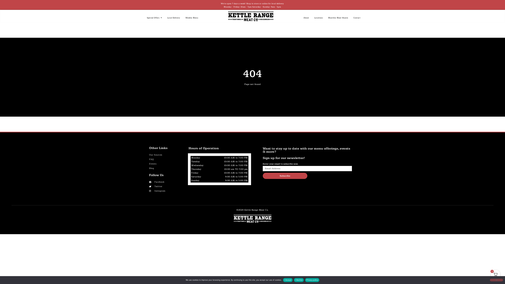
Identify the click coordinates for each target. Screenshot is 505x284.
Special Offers (153, 17)
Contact (357, 17)
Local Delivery (173, 17)
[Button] (166, 155)
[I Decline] (496, 280)
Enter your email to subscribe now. (281, 164)
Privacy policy (312, 280)
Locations (318, 17)
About (306, 17)
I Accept (287, 280)
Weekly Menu (191, 17)
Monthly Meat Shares (338, 17)
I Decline (298, 280)
